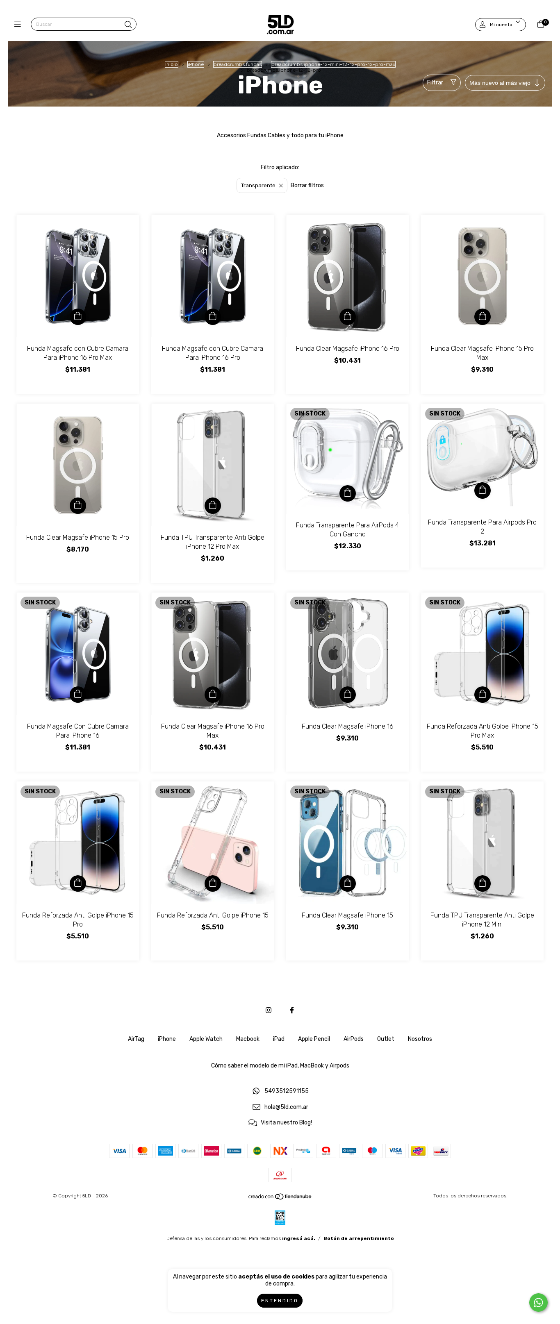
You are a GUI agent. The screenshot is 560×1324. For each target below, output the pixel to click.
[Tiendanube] (280, 1198)
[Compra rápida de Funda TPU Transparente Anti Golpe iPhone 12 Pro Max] (213, 505)
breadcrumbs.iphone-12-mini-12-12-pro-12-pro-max (333, 64)
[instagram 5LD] (268, 1010)
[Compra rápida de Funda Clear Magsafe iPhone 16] (347, 694)
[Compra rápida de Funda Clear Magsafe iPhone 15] (347, 883)
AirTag (136, 1039)
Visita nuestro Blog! (286, 1123)
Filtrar (435, 82)
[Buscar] (128, 25)
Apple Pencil (314, 1039)
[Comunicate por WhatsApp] (538, 1302)
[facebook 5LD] (292, 1010)
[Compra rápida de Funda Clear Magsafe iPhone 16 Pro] (347, 317)
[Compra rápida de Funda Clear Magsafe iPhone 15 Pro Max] (482, 317)
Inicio (171, 64)
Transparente (258, 185)
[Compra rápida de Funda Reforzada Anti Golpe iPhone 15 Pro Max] (482, 694)
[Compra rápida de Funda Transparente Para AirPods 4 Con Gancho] (347, 493)
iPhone (196, 64)
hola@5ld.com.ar (286, 1107)
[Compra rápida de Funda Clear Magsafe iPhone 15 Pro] (78, 505)
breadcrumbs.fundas (238, 64)
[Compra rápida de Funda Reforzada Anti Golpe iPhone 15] (213, 883)
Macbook (248, 1039)
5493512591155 (286, 1091)
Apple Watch (206, 1039)
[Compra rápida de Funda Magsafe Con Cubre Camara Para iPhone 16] (78, 694)
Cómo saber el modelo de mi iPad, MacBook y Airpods (280, 1065)
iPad (279, 1039)
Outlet (385, 1039)
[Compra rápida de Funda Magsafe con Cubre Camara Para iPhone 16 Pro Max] (78, 317)
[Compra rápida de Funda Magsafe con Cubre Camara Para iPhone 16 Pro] (213, 317)
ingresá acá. (298, 1238)
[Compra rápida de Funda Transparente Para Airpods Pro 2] (482, 490)
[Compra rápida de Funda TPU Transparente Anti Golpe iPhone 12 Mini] (482, 883)
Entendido (279, 1301)
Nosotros (420, 1039)
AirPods (354, 1039)
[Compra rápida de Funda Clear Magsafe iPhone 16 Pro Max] (213, 694)
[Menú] (19, 24)
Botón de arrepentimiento (358, 1238)
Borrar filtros (307, 185)
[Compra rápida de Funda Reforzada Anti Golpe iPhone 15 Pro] (78, 883)
